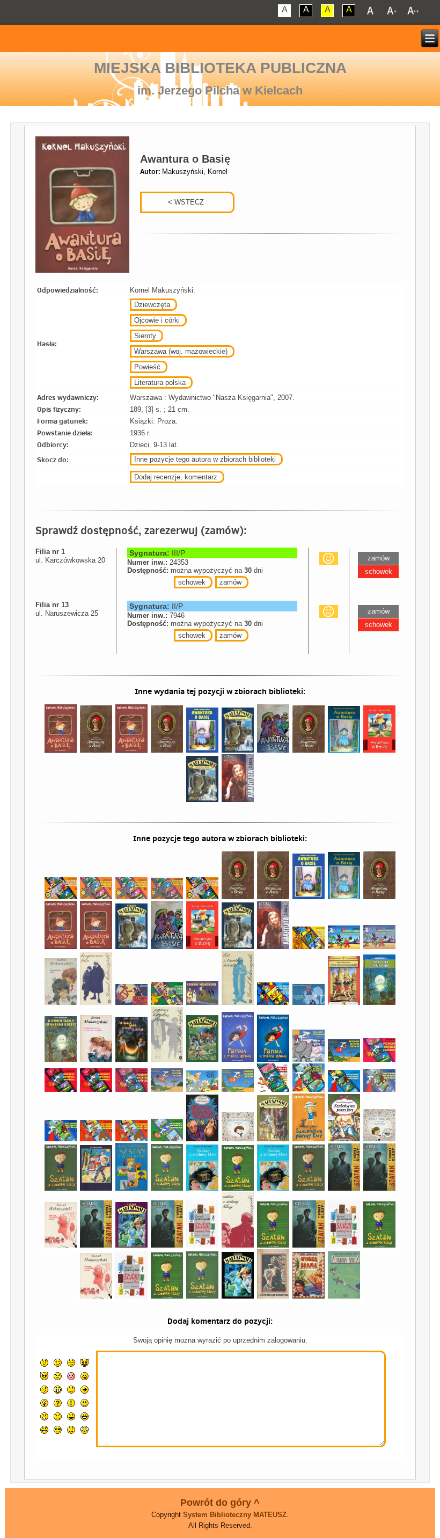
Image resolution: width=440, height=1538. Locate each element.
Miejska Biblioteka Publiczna (220, 68)
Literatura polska (160, 382)
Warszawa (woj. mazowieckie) (181, 351)
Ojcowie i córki (157, 320)
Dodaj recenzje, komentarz (175, 477)
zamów (230, 582)
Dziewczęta (152, 305)
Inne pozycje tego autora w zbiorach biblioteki (205, 459)
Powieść (147, 367)
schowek (192, 582)
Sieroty (145, 336)
